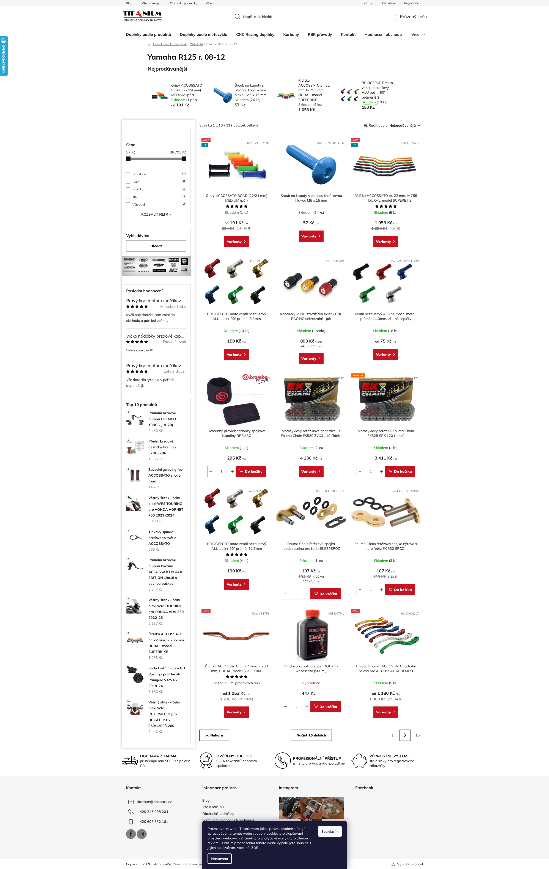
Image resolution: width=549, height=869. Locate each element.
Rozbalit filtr (154, 214)
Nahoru (216, 735)
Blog (129, 3)
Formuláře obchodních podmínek (228, 820)
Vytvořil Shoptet (410, 864)
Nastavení (219, 858)
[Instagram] (142, 834)
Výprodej (158, 204)
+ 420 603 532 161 (152, 821)
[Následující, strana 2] (405, 735)
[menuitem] (148, 34)
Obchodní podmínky (183, 3)
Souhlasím (329, 831)
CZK (365, 3)
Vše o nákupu (151, 3)
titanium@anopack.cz (154, 801)
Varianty (234, 241)
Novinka (158, 189)
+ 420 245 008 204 (152, 811)
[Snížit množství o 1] (211, 471)
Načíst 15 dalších (311, 735)
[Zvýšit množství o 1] (232, 471)
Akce (158, 182)
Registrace (411, 3)
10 (417, 735)
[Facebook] (131, 834)
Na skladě (159, 174)
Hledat (156, 246)
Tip (158, 197)
